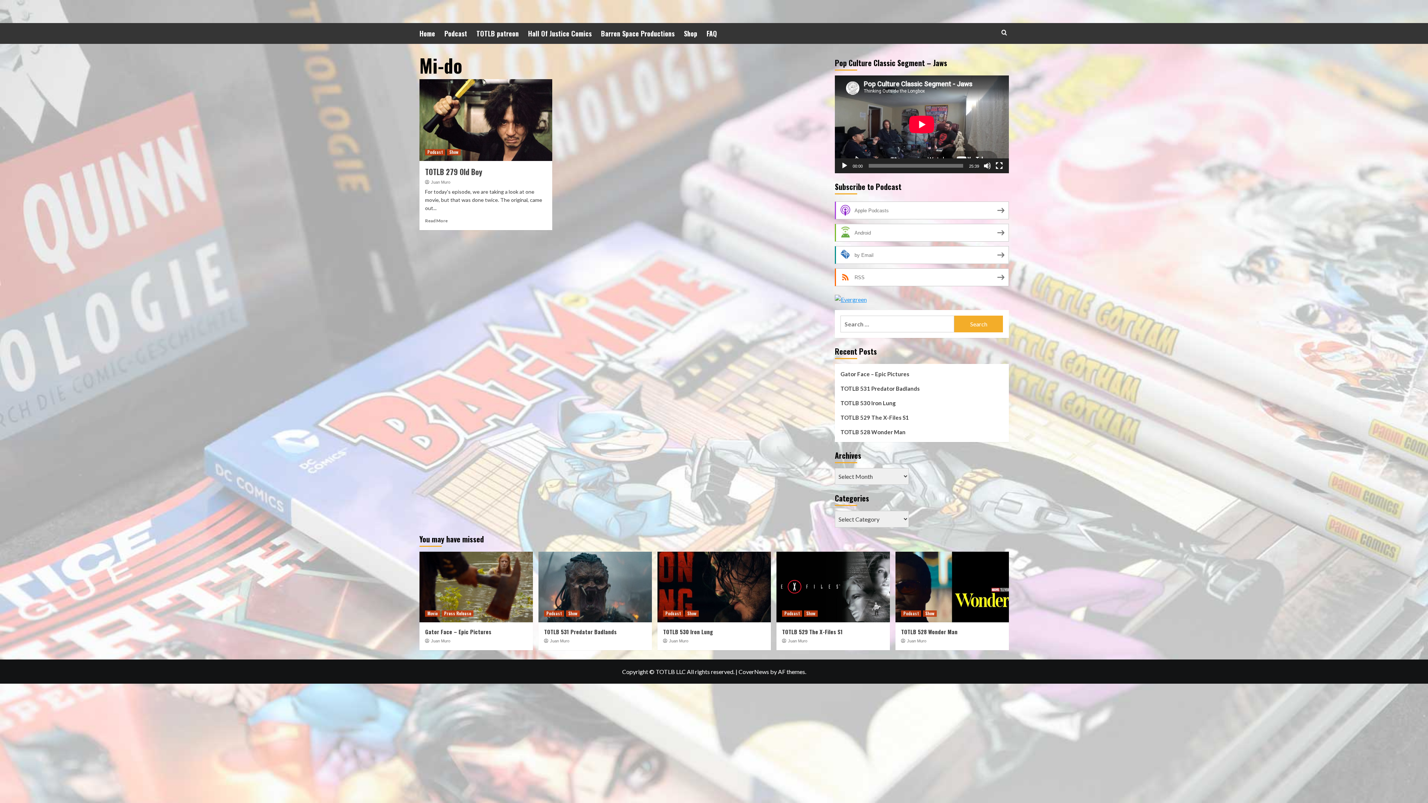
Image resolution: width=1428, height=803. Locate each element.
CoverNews (754, 671)
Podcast (455, 33)
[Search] (1004, 32)
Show (454, 152)
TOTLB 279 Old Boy (453, 171)
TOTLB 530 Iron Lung (868, 403)
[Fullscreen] (999, 166)
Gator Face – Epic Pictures (874, 374)
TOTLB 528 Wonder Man (873, 432)
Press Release (457, 613)
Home (427, 33)
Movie (432, 613)
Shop (690, 33)
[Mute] (987, 166)
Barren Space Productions (638, 33)
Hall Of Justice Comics (560, 33)
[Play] (844, 166)
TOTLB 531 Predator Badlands (880, 388)
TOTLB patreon (497, 33)
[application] (922, 124)
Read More (436, 220)
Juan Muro (440, 182)
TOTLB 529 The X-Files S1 (874, 417)
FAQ (712, 33)
